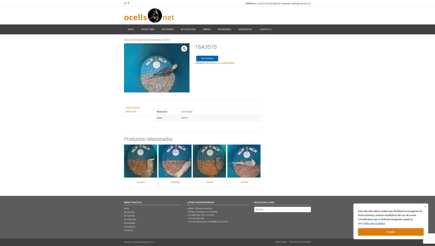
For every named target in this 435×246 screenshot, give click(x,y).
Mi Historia (147, 29)
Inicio (131, 29)
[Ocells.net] (149, 15)
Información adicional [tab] (133, 109)
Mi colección (188, 29)
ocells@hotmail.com (218, 221)
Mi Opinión (167, 29)
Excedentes (245, 29)
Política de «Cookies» (374, 223)
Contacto (265, 29)
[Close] (425, 206)
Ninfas (207, 29)
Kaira (152, 242)
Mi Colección (130, 219)
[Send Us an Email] (125, 3)
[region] (390, 221)
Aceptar (390, 232)
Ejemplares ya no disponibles (146, 40)
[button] (184, 49)
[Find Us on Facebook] (128, 3)
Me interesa (207, 58)
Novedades (224, 29)
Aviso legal (281, 242)
